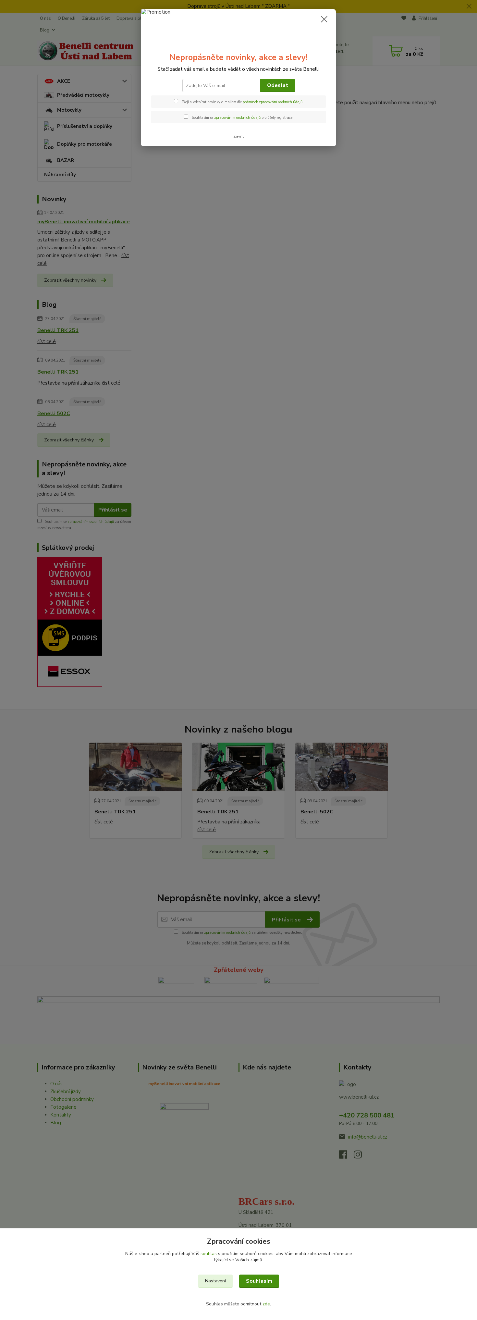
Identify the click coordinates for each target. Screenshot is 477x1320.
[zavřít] (324, 19)
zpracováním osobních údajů (237, 117)
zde (266, 1304)
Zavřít (238, 136)
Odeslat (277, 85)
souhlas (209, 1254)
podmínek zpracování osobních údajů (272, 102)
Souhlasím (259, 1281)
